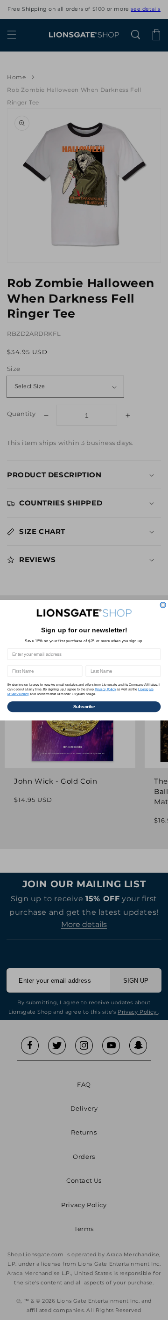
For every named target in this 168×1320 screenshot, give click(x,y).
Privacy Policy (105, 689)
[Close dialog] (163, 605)
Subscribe (84, 706)
